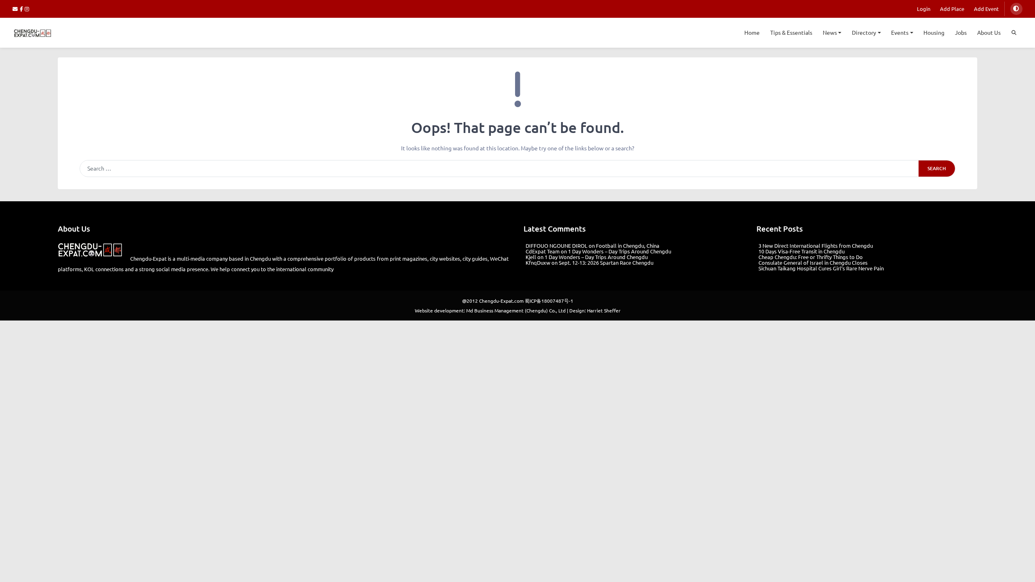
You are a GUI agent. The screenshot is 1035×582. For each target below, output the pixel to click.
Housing (933, 32)
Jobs (961, 32)
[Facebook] (22, 8)
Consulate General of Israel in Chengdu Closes (813, 262)
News (830, 32)
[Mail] (16, 8)
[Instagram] (27, 8)
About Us (989, 32)
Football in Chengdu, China (627, 245)
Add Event (986, 8)
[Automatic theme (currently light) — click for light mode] (1016, 9)
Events (899, 32)
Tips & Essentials (791, 32)
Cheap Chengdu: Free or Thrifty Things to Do (810, 256)
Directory (864, 32)
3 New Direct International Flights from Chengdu (815, 245)
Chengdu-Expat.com (501, 300)
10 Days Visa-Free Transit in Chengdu (801, 251)
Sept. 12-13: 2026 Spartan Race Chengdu (606, 262)
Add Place (952, 8)
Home (752, 32)
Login (923, 8)
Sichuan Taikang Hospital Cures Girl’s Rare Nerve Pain (821, 268)
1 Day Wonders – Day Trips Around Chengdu (619, 251)
